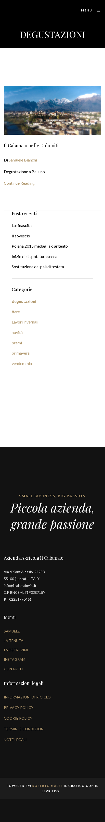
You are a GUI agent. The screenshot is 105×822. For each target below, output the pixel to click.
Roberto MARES (47, 785)
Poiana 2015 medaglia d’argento (40, 246)
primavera (21, 353)
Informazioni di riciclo (27, 697)
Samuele (12, 631)
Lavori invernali (25, 321)
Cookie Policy (18, 718)
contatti (13, 669)
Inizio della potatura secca (34, 256)
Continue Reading (19, 183)
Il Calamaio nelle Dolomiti (31, 145)
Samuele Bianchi (23, 159)
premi (17, 342)
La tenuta (13, 640)
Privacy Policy (18, 707)
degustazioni (24, 301)
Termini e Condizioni (24, 729)
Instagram (14, 659)
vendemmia (22, 363)
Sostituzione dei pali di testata (38, 266)
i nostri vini (16, 650)
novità (17, 332)
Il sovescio (21, 235)
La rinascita (22, 225)
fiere (16, 311)
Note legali (15, 739)
